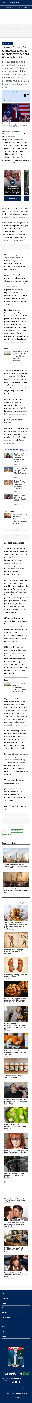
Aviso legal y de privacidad (16, 1393)
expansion (18, 1382)
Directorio (16, 1397)
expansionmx (13, 1382)
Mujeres (4, 1312)
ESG (3, 1294)
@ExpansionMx (16, 131)
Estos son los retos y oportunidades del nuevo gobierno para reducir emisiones (20, 356)
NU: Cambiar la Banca (16, 1343)
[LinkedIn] (22, 95)
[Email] (28, 95)
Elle (3, 1331)
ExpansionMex (16, 1382)
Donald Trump (7, 834)
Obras (3, 1308)
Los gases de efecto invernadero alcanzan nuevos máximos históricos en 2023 (19, 519)
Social (19, 7)
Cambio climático (17, 831)
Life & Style (5, 1322)
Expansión (5, 1298)
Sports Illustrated (7, 1317)
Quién (3, 1327)
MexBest (4, 1336)
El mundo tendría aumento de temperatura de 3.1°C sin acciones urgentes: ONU (19, 687)
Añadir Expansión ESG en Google (12, 99)
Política (4, 1303)
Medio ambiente (7, 43)
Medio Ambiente (10, 7)
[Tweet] (25, 95)
